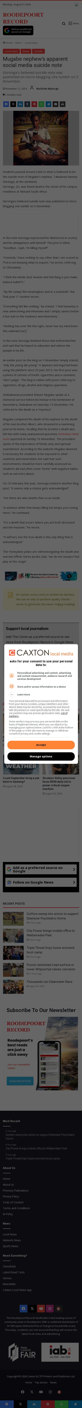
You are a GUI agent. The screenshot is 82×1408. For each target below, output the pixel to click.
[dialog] (41, 704)
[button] (41, 694)
